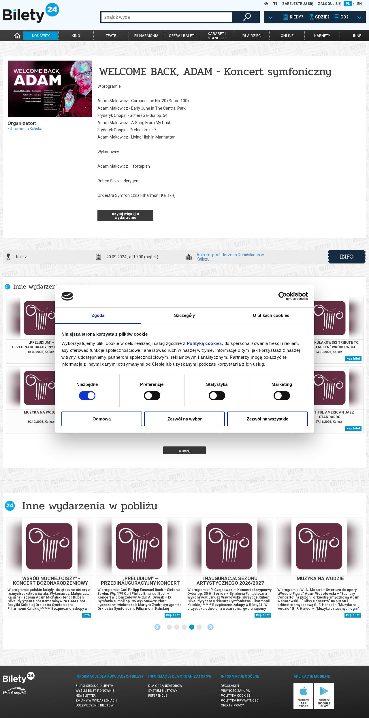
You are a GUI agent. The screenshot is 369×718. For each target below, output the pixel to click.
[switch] (152, 395)
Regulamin (230, 686)
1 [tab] (169, 627)
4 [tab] (192, 627)
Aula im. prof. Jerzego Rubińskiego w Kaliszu (230, 257)
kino (76, 35)
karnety (322, 35)
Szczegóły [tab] (184, 315)
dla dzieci (251, 35)
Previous (157, 627)
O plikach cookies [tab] (271, 315)
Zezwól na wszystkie (267, 418)
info (347, 256)
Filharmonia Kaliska (24, 128)
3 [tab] (184, 627)
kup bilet (353, 358)
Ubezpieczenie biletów (95, 705)
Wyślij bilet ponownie (95, 691)
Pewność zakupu (235, 691)
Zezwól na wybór (184, 418)
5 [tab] (199, 627)
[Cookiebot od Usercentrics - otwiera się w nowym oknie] (282, 296)
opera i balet (181, 35)
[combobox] (167, 17)
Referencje (157, 696)
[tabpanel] (49, 568)
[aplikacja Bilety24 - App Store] (303, 708)
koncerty (41, 35)
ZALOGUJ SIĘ (329, 4)
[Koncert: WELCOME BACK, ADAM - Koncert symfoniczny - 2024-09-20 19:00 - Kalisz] (49, 89)
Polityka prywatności (240, 700)
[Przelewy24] (14, 696)
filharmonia (146, 35)
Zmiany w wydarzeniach (96, 700)
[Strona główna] (31, 21)
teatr (111, 35)
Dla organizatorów (165, 686)
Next (210, 627)
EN (359, 4)
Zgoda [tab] (98, 315)
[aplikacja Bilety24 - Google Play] (324, 708)
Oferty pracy (232, 705)
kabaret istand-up (217, 35)
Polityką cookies (204, 343)
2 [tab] (177, 627)
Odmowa (102, 418)
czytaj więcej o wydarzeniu (125, 216)
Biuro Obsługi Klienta (94, 686)
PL (348, 4)
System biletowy (162, 691)
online (287, 35)
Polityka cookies (235, 696)
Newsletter (86, 696)
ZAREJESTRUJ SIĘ (297, 4)
